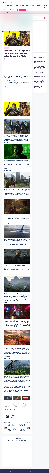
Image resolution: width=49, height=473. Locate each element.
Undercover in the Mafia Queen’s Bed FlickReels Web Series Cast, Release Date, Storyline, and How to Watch (39, 88)
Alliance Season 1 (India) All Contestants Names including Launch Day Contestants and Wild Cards (7, 402)
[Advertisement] (17, 24)
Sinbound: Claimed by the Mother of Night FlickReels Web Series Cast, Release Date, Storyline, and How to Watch (39, 60)
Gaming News (7, 12)
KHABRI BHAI (7, 2)
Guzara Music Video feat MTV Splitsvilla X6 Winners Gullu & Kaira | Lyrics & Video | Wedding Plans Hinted (17, 402)
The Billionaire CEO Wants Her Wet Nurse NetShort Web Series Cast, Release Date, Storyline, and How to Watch (39, 74)
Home (3, 12)
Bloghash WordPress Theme (34, 471)
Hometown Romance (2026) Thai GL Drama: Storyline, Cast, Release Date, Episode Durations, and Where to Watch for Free (39, 67)
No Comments (18, 58)
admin (12, 415)
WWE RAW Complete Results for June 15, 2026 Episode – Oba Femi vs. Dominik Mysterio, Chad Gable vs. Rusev (26, 402)
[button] (22, 10)
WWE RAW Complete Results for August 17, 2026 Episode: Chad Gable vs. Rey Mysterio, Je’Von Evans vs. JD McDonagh (40, 81)
